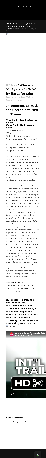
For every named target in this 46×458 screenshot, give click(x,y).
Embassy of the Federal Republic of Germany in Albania (22, 311)
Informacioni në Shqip (14, 291)
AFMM (28, 97)
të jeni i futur (33, 422)
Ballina (8, 29)
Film (22, 97)
